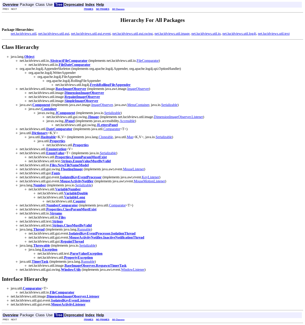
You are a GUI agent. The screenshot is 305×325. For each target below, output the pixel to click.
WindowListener (132, 269)
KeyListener (150, 177)
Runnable (84, 229)
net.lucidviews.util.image (172, 33)
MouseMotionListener (149, 181)
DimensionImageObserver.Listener (178, 117)
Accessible (127, 121)
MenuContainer (138, 105)
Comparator (111, 129)
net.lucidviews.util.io (206, 33)
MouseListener (133, 169)
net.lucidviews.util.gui (53, 33)
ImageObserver (138, 89)
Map (130, 137)
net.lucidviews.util (23, 33)
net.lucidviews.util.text (274, 33)
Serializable (169, 105)
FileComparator (148, 60)
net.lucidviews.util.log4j (239, 33)
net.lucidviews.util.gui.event (91, 33)
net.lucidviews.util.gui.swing (132, 33)
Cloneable (106, 137)
